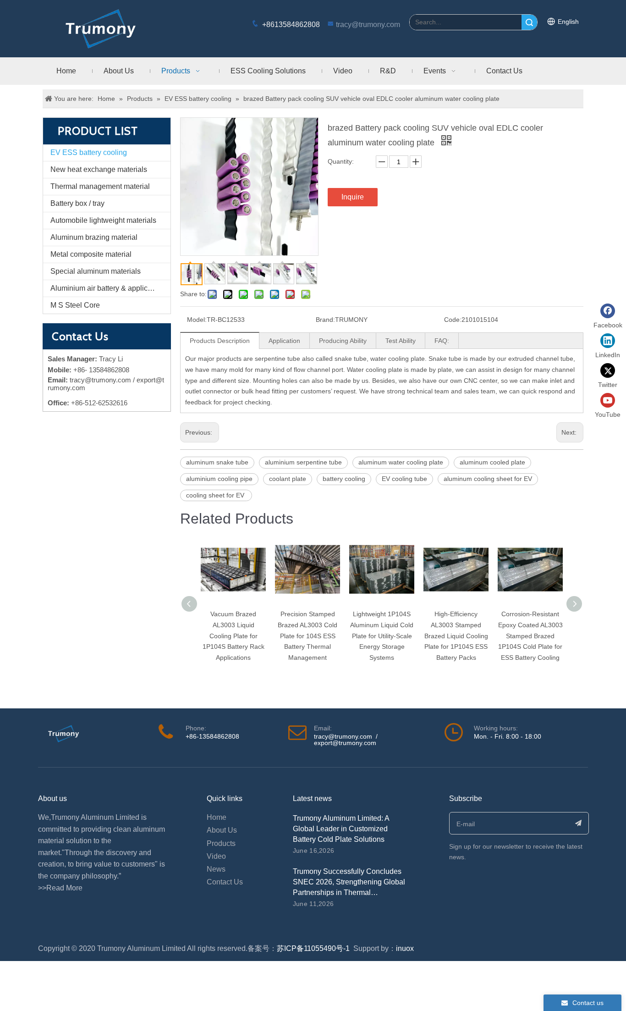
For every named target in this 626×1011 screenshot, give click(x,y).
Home (216, 817)
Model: (197, 319)
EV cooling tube (404, 478)
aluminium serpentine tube (303, 462)
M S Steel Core (75, 305)
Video (216, 856)
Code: (452, 319)
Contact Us (225, 882)
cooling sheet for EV (216, 495)
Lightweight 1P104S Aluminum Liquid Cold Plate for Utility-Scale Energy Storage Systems (381, 635)
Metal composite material (91, 254)
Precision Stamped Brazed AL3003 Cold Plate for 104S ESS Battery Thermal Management (307, 635)
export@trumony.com (345, 742)
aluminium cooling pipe (219, 478)
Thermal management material (100, 186)
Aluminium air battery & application (107, 288)
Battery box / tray (77, 203)
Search (529, 22)
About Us (222, 830)
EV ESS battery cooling (88, 152)
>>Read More (60, 888)
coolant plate (287, 478)
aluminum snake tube (217, 462)
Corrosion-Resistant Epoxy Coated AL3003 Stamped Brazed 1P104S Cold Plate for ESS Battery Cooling (530, 635)
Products (221, 843)
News (216, 869)
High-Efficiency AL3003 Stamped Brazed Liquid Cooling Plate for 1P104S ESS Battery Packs (456, 635)
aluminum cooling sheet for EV (488, 478)
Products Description (220, 340)
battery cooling (344, 478)
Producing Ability (343, 340)
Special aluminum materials (95, 271)
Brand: (325, 319)
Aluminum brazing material (93, 237)
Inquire (352, 197)
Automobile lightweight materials (103, 220)
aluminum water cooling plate (400, 462)
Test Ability (400, 340)
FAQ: (441, 340)
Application (284, 340)
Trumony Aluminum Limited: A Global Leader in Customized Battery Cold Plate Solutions (341, 828)
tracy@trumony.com (368, 24)
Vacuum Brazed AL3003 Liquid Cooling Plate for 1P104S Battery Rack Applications (233, 635)
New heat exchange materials (98, 169)
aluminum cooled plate (492, 462)
